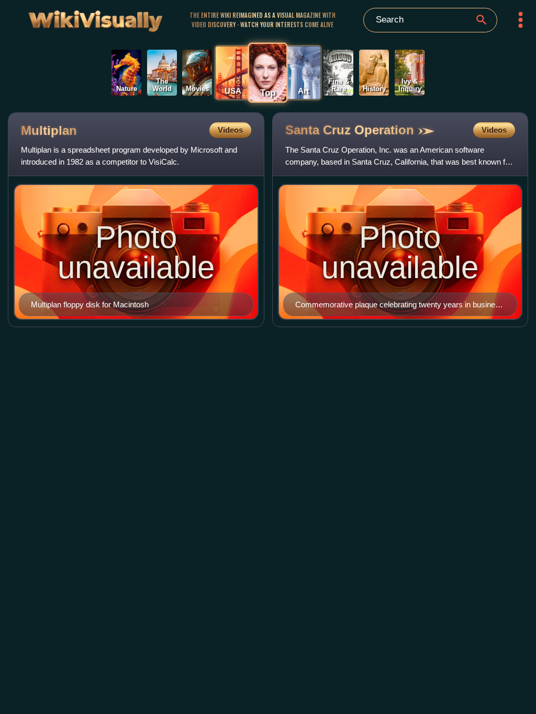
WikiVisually (77, 18)
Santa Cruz (349, 130)
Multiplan (49, 130)
